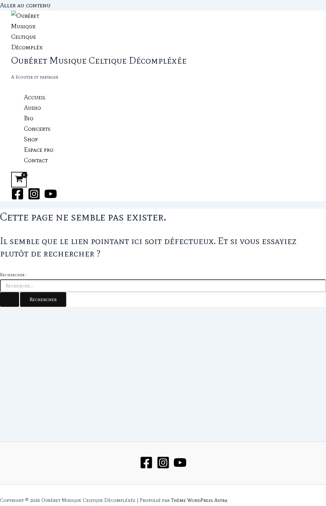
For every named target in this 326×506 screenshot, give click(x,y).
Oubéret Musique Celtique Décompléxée (99, 60)
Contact (36, 160)
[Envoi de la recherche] (9, 299)
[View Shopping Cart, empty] (19, 179)
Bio (28, 118)
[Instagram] (34, 198)
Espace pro (38, 149)
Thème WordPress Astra (199, 500)
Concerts (37, 128)
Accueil (35, 97)
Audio (32, 107)
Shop (31, 139)
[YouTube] (50, 198)
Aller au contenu (25, 5)
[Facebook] (17, 198)
